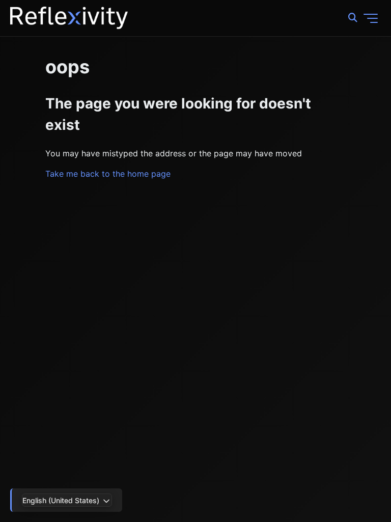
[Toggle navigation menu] (370, 18)
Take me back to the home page (108, 174)
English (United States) (61, 500)
